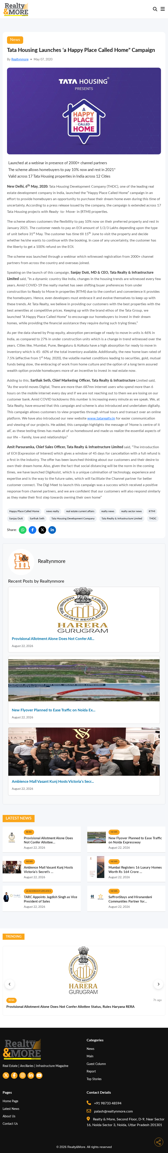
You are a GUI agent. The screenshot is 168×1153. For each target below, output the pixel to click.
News (90, 1049)
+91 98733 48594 (107, 1103)
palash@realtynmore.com (113, 1111)
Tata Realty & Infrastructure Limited (122, 518)
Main (90, 1056)
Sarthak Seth (37, 518)
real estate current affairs (80, 511)
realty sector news (131, 511)
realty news (107, 511)
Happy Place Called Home (24, 511)
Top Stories (94, 1079)
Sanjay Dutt (16, 518)
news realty (52, 511)
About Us (9, 1116)
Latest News (11, 1109)
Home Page (10, 1101)
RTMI (152, 511)
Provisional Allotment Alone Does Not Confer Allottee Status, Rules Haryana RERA (70, 1006)
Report (91, 1071)
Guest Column (96, 1064)
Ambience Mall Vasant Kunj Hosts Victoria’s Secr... (53, 781)
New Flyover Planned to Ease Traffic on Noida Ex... (53, 710)
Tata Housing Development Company (72, 518)
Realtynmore (19, 59)
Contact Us (10, 1123)
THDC (152, 518)
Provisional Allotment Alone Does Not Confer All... (53, 639)
